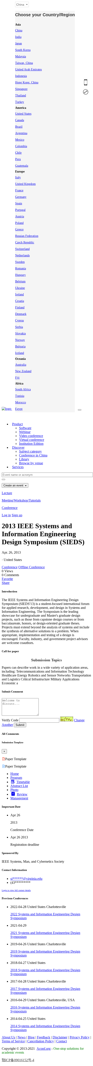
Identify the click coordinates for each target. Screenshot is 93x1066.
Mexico (19, 139)
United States (23, 113)
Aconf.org (44, 1048)
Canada (19, 120)
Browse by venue (31, 463)
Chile (18, 152)
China (18, 30)
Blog (31, 1037)
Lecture (7, 493)
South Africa (23, 389)
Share (6, 583)
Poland (19, 223)
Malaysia (20, 56)
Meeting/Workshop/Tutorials (21, 500)
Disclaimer (60, 1037)
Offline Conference (31, 567)
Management (19, 798)
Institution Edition (31, 443)
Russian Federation (26, 236)
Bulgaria (20, 346)
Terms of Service (13, 1041)
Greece (19, 229)
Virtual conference (31, 440)
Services (18, 467)
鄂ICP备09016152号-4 (18, 1060)
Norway (20, 340)
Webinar (24, 432)
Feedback (43, 1037)
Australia (20, 364)
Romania (20, 268)
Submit (20, 725)
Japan (18, 43)
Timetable (23, 782)
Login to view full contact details (16, 890)
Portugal (20, 210)
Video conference (31, 436)
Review (22, 794)
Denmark (20, 314)
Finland (19, 307)
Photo (14, 790)
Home (14, 774)
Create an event (13, 485)
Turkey (19, 102)
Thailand (20, 95)
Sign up (17, 515)
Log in (6, 515)
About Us (8, 1037)
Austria (19, 216)
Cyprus (19, 320)
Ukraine (20, 288)
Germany (20, 197)
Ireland (19, 294)
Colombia (21, 146)
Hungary (20, 275)
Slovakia (20, 333)
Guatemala (21, 165)
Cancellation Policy (40, 1041)
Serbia (19, 327)
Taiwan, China (24, 63)
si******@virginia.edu (26, 878)
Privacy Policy (80, 1037)
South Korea (22, 50)
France (19, 190)
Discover (18, 447)
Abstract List (19, 786)
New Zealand (23, 371)
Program (16, 777)
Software (25, 428)
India (18, 37)
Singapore (21, 89)
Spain (18, 203)
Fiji (17, 377)
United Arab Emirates (28, 69)
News (22, 1037)
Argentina (21, 133)
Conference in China (33, 455)
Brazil (18, 126)
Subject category (30, 451)
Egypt (18, 409)
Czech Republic (24, 242)
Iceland (19, 353)
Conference (10, 508)
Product (17, 424)
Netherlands (22, 255)
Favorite (7, 579)
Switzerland (22, 249)
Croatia (19, 301)
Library (24, 459)
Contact (61, 1041)
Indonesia (21, 76)
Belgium (20, 281)
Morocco (20, 402)
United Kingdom (25, 184)
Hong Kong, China (26, 82)
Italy (18, 177)
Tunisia (19, 396)
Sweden (20, 262)
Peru (18, 159)
